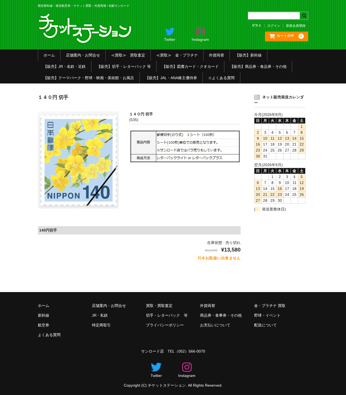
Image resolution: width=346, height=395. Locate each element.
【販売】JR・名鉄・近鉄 (64, 66)
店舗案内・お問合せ (83, 55)
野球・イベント (267, 315)
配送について (265, 325)
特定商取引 (101, 325)
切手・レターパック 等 (167, 315)
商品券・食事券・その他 (221, 315)
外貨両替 (216, 55)
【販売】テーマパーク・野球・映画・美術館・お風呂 (88, 78)
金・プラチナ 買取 (269, 305)
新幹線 (43, 315)
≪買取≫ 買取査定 (128, 55)
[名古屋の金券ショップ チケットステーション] (86, 40)
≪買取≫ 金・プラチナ (177, 55)
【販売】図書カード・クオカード (190, 66)
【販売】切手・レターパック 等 (124, 66)
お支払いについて (215, 325)
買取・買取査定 (159, 305)
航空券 (43, 325)
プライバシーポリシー (165, 325)
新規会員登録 (295, 26)
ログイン (273, 26)
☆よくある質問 (221, 78)
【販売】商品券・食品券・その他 (258, 66)
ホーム (49, 55)
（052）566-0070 (190, 351)
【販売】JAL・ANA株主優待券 (171, 78)
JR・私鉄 (100, 315)
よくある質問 (49, 335)
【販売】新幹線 (248, 55)
